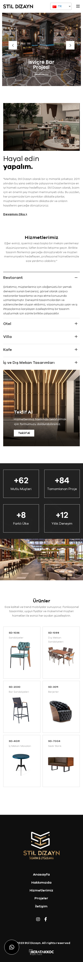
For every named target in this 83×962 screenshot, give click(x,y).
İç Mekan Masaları (20, 746)
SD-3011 (53, 687)
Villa (7, 336)
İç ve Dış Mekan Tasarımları (29, 362)
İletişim (41, 906)
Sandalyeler (16, 637)
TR (59, 6)
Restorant (13, 277)
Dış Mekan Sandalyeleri (55, 639)
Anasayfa (41, 874)
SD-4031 (14, 741)
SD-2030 (14, 687)
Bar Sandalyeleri (19, 692)
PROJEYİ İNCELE (41, 74)
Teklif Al (24, 433)
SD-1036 (14, 632)
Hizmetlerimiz (41, 890)
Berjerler (53, 692)
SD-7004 (54, 741)
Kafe (7, 349)
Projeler (41, 898)
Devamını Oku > (15, 214)
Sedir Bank (55, 746)
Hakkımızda (41, 882)
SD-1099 (53, 632)
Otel (7, 323)
